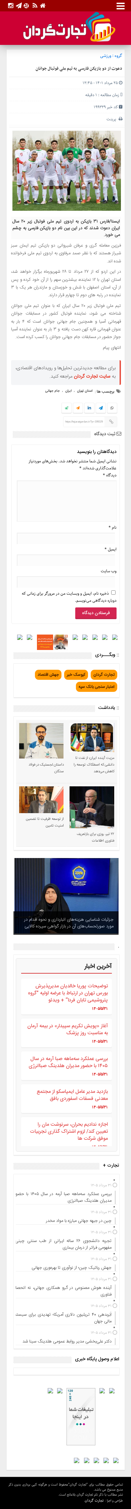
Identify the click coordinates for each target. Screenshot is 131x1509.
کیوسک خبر (76, 674)
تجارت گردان (104, 674)
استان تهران (84, 391)
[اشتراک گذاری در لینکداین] (89, 408)
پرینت (112, 119)
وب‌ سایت (109, 571)
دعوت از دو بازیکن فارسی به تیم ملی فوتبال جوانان (79, 68)
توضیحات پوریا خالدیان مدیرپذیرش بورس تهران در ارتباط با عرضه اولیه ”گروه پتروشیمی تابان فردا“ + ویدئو (68, 993)
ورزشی (105, 56)
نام (112, 527)
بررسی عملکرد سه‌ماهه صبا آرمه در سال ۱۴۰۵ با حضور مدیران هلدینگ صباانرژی (68, 1062)
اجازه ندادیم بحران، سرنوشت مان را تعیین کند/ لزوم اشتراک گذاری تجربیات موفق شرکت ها (69, 1131)
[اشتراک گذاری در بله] (66, 408)
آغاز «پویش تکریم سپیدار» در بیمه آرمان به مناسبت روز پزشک (67, 1029)
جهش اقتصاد (48, 674)
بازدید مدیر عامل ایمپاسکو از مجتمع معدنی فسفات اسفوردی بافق (72, 1095)
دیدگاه (110, 475)
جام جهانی (52, 391)
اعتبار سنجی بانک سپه (97, 686)
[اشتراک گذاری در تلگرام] (100, 408)
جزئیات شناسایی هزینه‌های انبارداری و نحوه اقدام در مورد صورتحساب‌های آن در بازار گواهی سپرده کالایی (69, 923)
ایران (68, 391)
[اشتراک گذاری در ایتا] (78, 408)
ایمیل (110, 549)
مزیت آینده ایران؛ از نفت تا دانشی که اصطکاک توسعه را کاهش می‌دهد (94, 765)
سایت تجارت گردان (92, 377)
